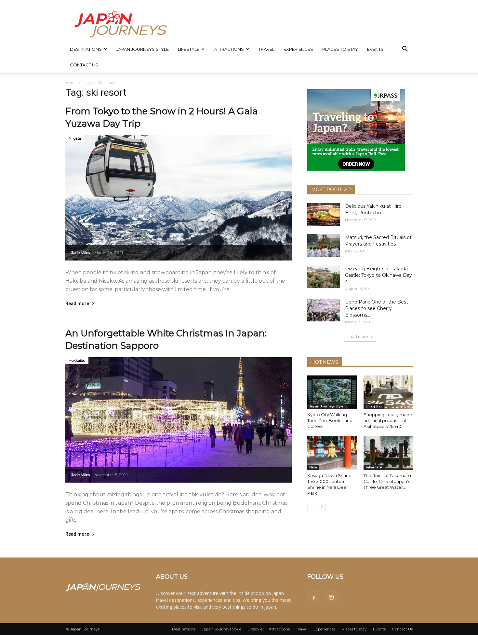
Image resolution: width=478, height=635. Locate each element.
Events (375, 49)
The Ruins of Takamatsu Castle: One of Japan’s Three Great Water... (388, 481)
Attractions (229, 49)
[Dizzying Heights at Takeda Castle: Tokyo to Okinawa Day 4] (323, 276)
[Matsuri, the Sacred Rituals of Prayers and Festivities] (323, 245)
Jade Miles (80, 252)
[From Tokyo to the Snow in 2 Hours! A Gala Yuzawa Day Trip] (178, 198)
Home (71, 82)
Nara (313, 467)
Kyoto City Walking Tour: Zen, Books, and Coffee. (329, 420)
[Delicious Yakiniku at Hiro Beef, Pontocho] (323, 214)
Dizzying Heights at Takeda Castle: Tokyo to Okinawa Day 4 (378, 275)
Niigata (75, 138)
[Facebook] (313, 597)
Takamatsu (374, 467)
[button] (405, 50)
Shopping (373, 406)
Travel (266, 49)
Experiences (298, 49)
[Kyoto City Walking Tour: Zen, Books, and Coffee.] (332, 392)
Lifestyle (188, 49)
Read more (77, 303)
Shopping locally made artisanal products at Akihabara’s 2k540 (388, 420)
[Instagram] (331, 597)
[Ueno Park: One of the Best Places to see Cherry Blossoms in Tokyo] (323, 310)
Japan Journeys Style (142, 49)
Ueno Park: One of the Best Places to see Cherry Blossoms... (376, 308)
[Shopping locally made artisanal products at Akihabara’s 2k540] (388, 392)
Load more (358, 336)
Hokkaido (77, 360)
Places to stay (340, 49)
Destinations (86, 49)
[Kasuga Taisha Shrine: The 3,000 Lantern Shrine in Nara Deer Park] (332, 453)
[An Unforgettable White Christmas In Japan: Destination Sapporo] (178, 420)
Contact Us (84, 64)
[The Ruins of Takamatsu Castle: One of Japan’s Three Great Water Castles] (388, 453)
